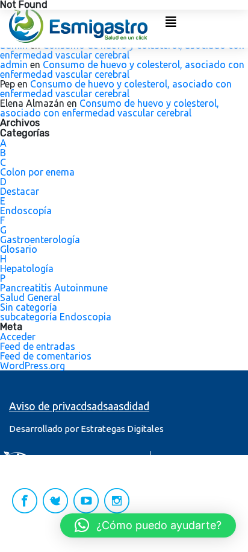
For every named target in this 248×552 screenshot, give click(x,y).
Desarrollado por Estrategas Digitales (86, 429)
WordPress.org (32, 365)
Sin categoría (28, 307)
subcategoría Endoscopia (55, 316)
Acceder (18, 336)
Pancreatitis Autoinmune (54, 287)
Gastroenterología (40, 239)
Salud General (30, 297)
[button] (148, 525)
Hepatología (27, 268)
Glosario (18, 249)
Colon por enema (37, 172)
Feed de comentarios (45, 356)
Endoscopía (26, 210)
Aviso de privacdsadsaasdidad (79, 406)
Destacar (19, 191)
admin (14, 64)
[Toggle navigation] (171, 25)
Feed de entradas (37, 346)
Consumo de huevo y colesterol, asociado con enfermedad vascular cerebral (122, 50)
